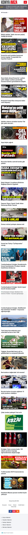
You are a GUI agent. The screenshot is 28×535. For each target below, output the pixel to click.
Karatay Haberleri (7, 522)
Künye (9, 505)
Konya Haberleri (6, 517)
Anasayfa (4, 505)
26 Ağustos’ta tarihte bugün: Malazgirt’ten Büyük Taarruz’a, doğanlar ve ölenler (16, 7)
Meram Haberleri (7, 525)
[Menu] (25, 2)
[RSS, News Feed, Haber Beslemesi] (17, 511)
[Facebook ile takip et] (10, 511)
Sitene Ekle (13, 506)
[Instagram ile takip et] (14, 511)
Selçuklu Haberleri (7, 520)
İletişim (14, 505)
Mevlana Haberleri (7, 527)
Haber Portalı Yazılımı (8, 532)
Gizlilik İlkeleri (21, 505)
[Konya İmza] (9, 2)
